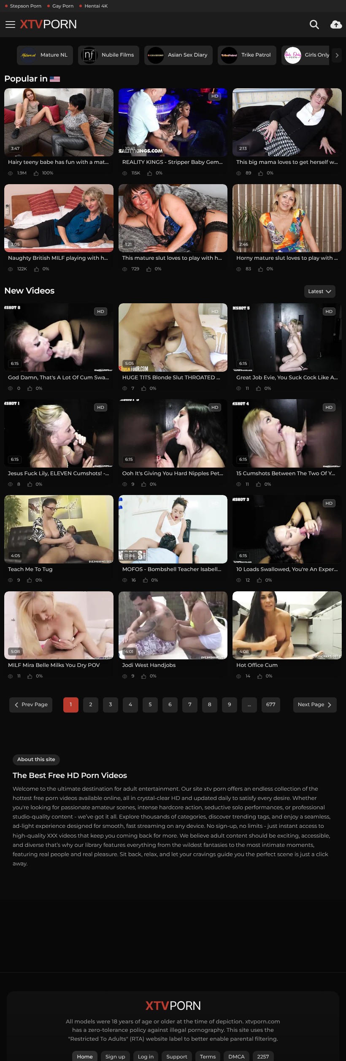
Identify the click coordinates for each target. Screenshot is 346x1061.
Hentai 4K (96, 6)
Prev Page (35, 705)
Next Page (311, 705)
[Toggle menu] (10, 24)
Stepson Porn (25, 6)
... (249, 705)
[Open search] (314, 24)
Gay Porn (62, 6)
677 (271, 705)
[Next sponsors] (337, 55)
